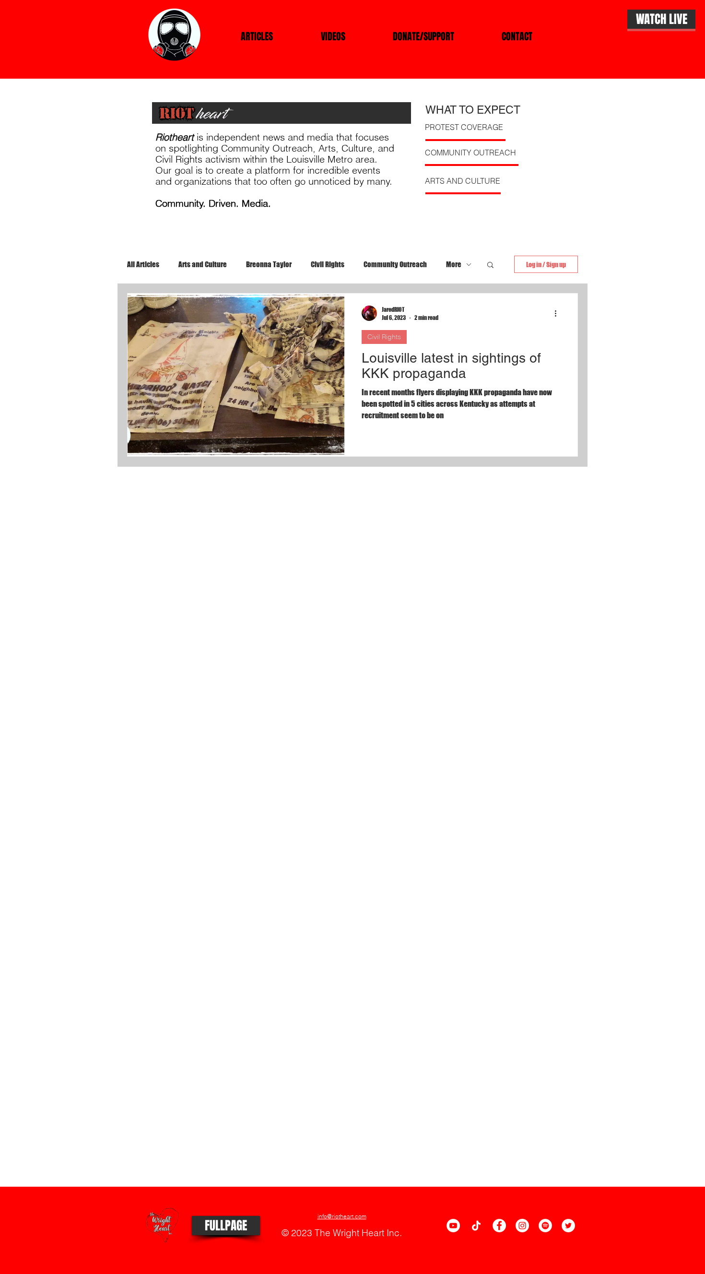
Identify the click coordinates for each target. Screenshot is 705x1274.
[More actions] (558, 313)
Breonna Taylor (269, 264)
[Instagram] (522, 1225)
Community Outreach (395, 264)
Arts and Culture (202, 264)
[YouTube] (453, 1225)
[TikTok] (476, 1225)
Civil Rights (327, 264)
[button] (490, 265)
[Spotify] (545, 1225)
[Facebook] (499, 1225)
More (453, 264)
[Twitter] (568, 1225)
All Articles (143, 264)
